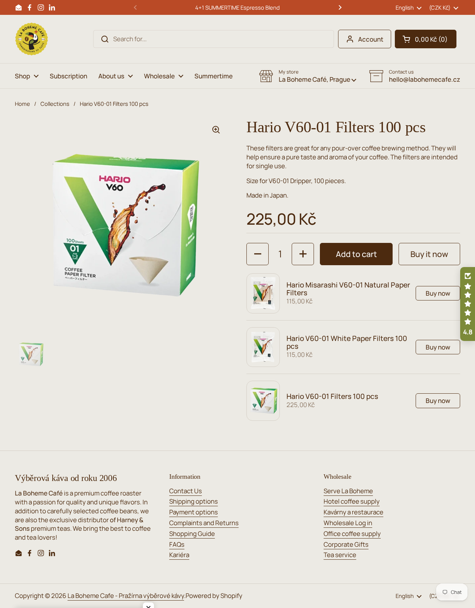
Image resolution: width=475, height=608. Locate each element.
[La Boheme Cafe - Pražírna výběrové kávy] (31, 39)
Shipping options (193, 501)
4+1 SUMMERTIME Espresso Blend (237, 7)
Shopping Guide (192, 533)
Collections (54, 103)
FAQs (176, 544)
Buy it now (429, 253)
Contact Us (185, 491)
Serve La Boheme (348, 491)
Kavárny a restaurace (353, 512)
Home (22, 103)
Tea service (340, 554)
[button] (425, 39)
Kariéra (179, 554)
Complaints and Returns (204, 522)
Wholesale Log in (348, 522)
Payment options (193, 512)
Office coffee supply (352, 533)
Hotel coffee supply (352, 501)
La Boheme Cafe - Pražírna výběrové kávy (126, 595)
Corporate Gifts (346, 544)
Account (370, 39)
